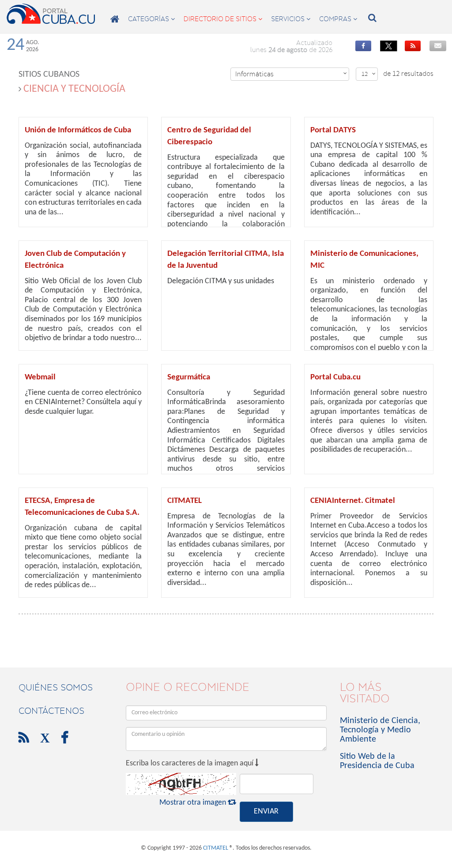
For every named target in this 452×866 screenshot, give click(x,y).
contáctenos (51, 711)
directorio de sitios (223, 18)
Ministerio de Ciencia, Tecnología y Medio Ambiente (380, 730)
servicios (290, 18)
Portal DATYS (333, 130)
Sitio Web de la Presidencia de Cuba (377, 761)
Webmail (40, 377)
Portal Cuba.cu (335, 377)
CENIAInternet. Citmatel (352, 501)
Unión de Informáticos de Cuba (78, 130)
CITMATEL (184, 501)
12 (369, 74)
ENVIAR (266, 811)
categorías (151, 18)
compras (338, 18)
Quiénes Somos (56, 687)
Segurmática (188, 377)
